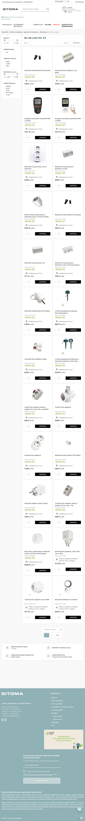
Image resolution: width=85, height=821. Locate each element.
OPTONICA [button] (9, 93)
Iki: (16, 43)
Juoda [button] (8, 63)
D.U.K (53, 725)
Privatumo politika (57, 710)
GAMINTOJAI (38, 24)
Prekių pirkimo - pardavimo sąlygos (62, 707)
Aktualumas (76, 42)
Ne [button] (7, 52)
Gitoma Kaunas (58, 716)
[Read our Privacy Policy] (59, 774)
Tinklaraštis (55, 722)
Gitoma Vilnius (57, 719)
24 (61, 629)
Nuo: (5, 43)
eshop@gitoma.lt (13, 716)
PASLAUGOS (7, 24)
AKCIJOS (56, 24)
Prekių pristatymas (57, 701)
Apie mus (54, 697)
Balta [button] (7, 61)
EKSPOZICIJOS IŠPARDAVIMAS (67, 25)
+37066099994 (27, 2)
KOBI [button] (7, 90)
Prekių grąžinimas (57, 704)
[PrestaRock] (80, 818)
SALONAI (48, 24)
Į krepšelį (42, 89)
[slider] (4, 40)
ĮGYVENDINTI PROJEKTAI (19, 25)
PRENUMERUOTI (41, 781)
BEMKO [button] (8, 86)
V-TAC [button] (8, 95)
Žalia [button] (7, 66)
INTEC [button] (8, 88)
